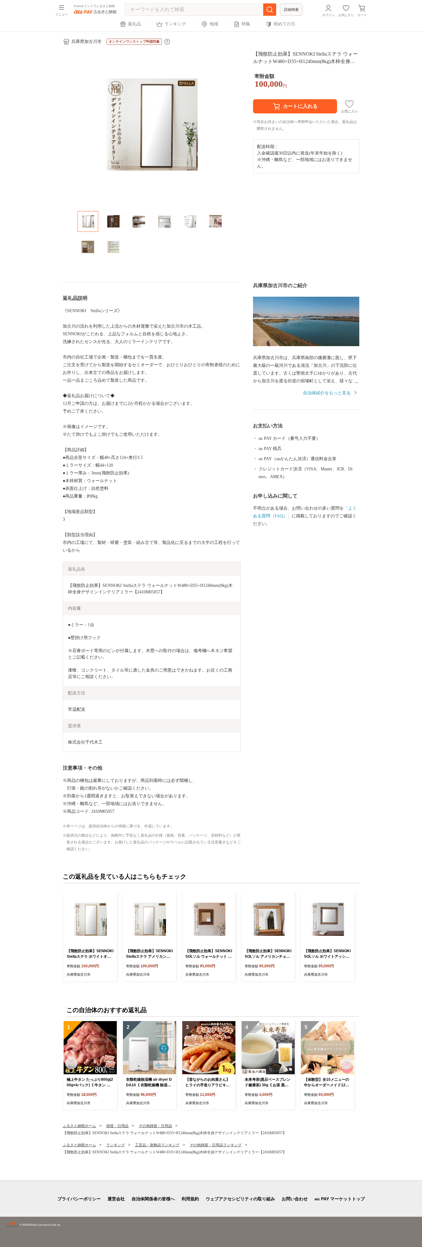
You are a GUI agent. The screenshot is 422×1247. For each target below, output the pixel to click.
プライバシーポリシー (79, 1198)
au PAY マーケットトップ (339, 1198)
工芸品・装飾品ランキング (157, 1145)
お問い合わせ (295, 1198)
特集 (246, 24)
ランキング (175, 24)
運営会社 (116, 1198)
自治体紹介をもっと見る (327, 393)
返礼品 (134, 24)
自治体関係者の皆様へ (153, 1198)
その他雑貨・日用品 (155, 1126)
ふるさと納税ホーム (79, 1126)
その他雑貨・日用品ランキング (216, 1145)
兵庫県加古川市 (86, 41)
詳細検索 (291, 9)
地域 (213, 24)
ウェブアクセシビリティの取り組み (240, 1198)
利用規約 (190, 1198)
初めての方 (284, 24)
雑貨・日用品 (117, 1126)
